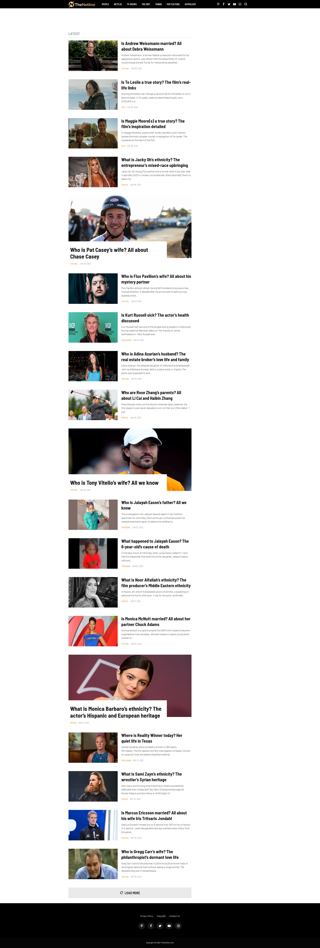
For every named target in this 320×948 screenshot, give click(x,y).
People (105, 4)
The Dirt (146, 4)
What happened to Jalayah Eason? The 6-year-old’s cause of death (155, 543)
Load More (132, 893)
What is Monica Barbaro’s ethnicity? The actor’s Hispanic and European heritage (116, 712)
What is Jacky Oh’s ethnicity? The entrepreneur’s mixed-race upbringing (154, 162)
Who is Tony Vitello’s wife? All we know (114, 482)
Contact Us (174, 916)
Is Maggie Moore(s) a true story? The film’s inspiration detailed (153, 123)
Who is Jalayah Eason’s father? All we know (153, 505)
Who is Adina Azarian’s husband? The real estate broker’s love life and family (155, 356)
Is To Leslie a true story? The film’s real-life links (156, 84)
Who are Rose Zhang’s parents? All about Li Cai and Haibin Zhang (151, 395)
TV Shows (132, 4)
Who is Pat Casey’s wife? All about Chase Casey (109, 253)
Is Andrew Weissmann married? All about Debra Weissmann (151, 46)
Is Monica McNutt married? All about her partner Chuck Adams (155, 621)
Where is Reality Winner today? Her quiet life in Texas (151, 738)
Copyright (161, 916)
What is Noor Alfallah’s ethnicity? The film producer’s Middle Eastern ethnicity (156, 582)
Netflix (118, 4)
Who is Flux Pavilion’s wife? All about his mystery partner (156, 279)
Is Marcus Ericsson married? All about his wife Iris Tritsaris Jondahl (154, 815)
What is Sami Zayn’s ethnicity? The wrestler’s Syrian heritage (151, 776)
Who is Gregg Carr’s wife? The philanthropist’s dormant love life (150, 854)
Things (158, 4)
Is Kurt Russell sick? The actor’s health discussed (155, 317)
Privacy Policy (146, 916)
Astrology (190, 4)
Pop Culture (173, 4)
